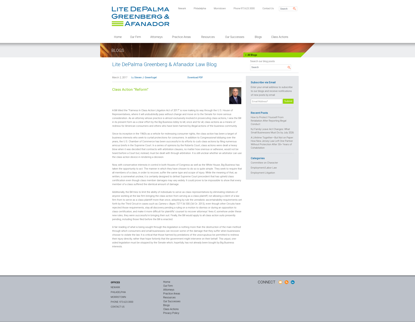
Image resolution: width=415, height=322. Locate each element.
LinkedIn (292, 282)
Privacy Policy (171, 313)
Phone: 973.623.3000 (122, 302)
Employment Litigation (263, 172)
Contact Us (268, 8)
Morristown (220, 8)
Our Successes (234, 37)
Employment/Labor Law (264, 167)
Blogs (258, 37)
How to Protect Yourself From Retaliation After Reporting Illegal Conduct (268, 121)
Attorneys (156, 37)
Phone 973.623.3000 (244, 8)
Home (118, 37)
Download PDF (195, 77)
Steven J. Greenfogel (145, 77)
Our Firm (135, 37)
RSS (286, 282)
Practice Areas (181, 37)
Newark (182, 8)
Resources (208, 37)
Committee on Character (264, 162)
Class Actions (279, 37)
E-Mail (280, 282)
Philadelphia (200, 8)
